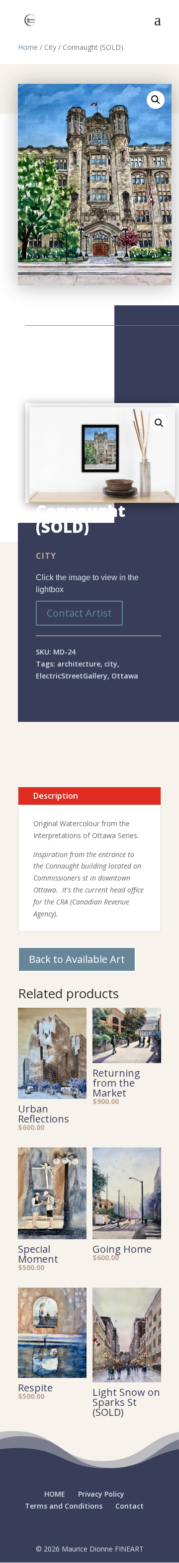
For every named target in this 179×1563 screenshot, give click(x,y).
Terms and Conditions (63, 1506)
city (110, 664)
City (50, 47)
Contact (129, 1506)
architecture (78, 664)
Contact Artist (79, 613)
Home (28, 47)
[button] (156, 100)
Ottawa (124, 675)
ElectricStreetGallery (71, 675)
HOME (54, 1494)
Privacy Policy (101, 1494)
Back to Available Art (77, 959)
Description (55, 795)
